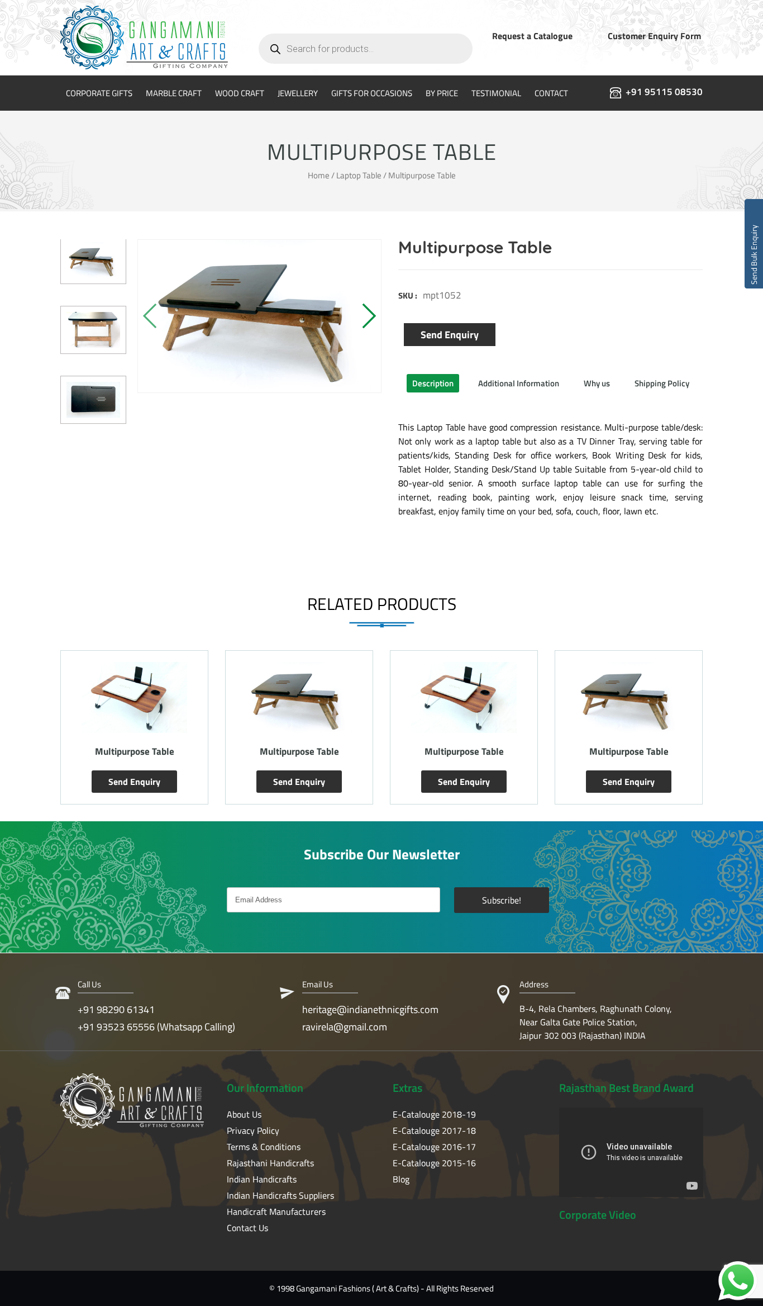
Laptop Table (359, 175)
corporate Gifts (99, 93)
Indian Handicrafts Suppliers (280, 1195)
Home (319, 175)
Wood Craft (239, 93)
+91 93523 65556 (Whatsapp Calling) (156, 1026)
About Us (244, 1114)
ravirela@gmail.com (344, 1026)
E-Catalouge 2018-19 (434, 1114)
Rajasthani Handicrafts (270, 1163)
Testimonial (496, 93)
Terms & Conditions (264, 1146)
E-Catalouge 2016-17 (434, 1146)
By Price (442, 93)
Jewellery (298, 93)
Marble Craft (174, 93)
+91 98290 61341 (116, 1009)
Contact (551, 93)
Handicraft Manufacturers (276, 1211)
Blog (401, 1179)
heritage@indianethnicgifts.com (370, 1009)
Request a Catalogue (532, 35)
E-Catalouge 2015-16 (434, 1163)
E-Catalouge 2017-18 (434, 1130)
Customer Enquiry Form (654, 35)
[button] (368, 316)
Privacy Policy (253, 1130)
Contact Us (247, 1227)
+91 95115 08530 (664, 91)
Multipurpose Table (134, 751)
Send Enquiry (450, 334)
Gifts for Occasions (371, 93)
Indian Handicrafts (262, 1179)
